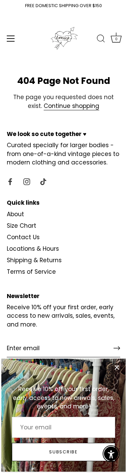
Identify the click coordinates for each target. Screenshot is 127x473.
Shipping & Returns (34, 260)
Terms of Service (31, 272)
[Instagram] (26, 181)
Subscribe (63, 452)
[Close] (116, 367)
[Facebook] (10, 181)
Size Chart (21, 226)
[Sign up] (116, 348)
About (15, 214)
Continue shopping (71, 106)
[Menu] (10, 38)
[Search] (100, 39)
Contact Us (23, 237)
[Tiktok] (43, 181)
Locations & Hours (33, 249)
